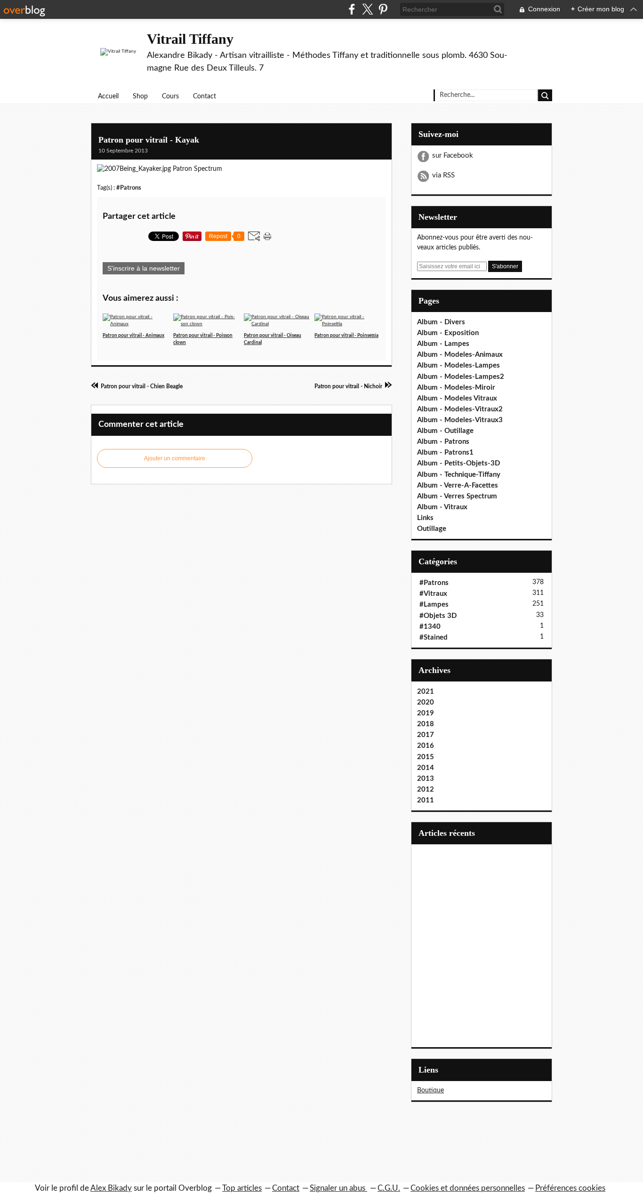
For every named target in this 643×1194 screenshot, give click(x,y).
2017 (425, 734)
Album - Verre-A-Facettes (457, 485)
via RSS (443, 175)
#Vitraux (433, 593)
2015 (425, 757)
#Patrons (128, 188)
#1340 (430, 626)
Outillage (431, 528)
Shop (140, 96)
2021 (425, 691)
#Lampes (434, 604)
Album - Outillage (445, 430)
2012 (425, 789)
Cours (170, 96)
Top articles (242, 1188)
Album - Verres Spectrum (457, 496)
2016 (425, 745)
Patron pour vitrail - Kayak (148, 139)
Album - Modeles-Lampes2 (460, 376)
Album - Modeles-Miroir (456, 387)
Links (425, 517)
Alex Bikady (111, 1188)
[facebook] (352, 9)
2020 (425, 702)
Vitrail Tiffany (190, 39)
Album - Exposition (448, 333)
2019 (425, 713)
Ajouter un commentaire (174, 458)
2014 (425, 767)
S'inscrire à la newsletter (143, 268)
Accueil (108, 96)
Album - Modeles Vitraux (457, 398)
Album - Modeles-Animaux (460, 354)
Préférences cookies (570, 1188)
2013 (425, 778)
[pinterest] (383, 9)
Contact (204, 96)
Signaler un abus (338, 1188)
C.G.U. (389, 1188)
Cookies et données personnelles (467, 1188)
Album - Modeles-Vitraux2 (460, 409)
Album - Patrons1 (445, 452)
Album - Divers (441, 322)
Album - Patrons (443, 441)
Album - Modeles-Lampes (458, 365)
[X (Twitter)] (367, 9)
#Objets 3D (438, 615)
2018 (425, 724)
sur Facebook (452, 155)
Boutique (430, 1090)
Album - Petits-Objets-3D (458, 463)
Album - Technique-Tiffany (458, 474)
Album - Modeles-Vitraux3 (460, 420)
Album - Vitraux (442, 507)
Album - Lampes (443, 343)
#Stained (433, 637)
